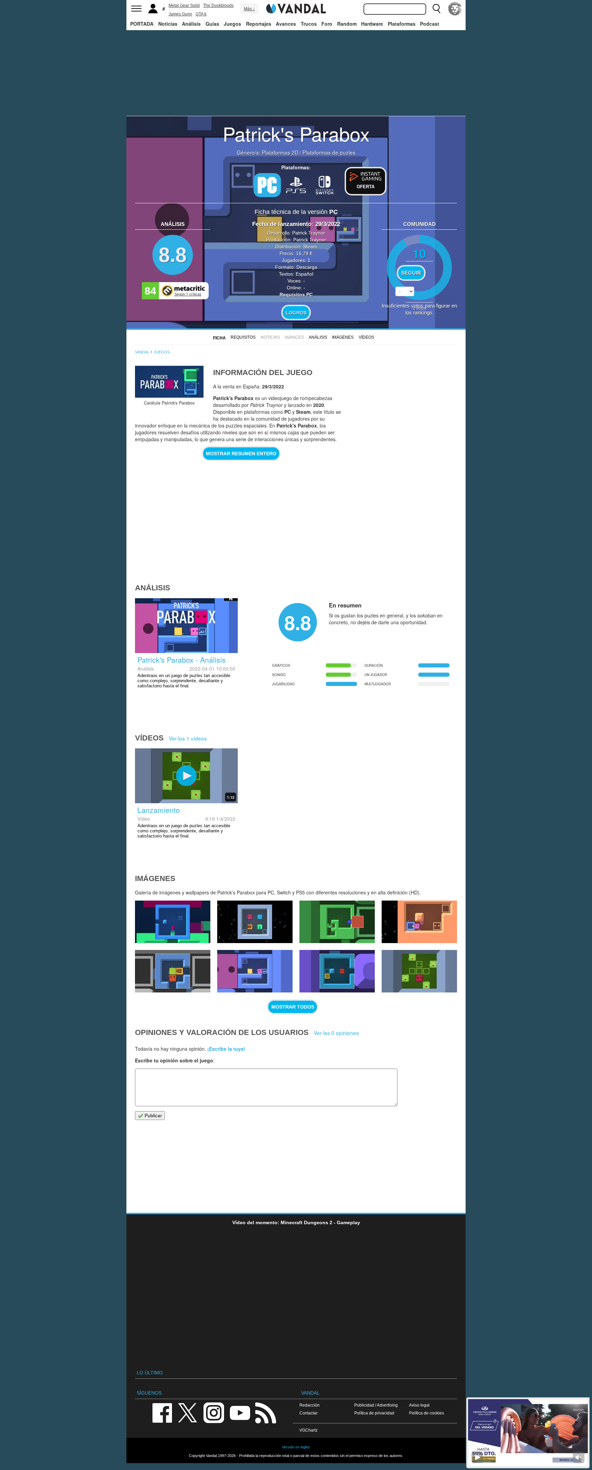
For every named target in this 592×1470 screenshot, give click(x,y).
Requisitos (243, 337)
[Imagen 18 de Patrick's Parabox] (172, 971)
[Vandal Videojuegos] (296, 7)
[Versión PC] (267, 185)
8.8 (173, 255)
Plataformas (402, 23)
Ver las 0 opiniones (336, 1032)
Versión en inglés (296, 1447)
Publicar (152, 1115)
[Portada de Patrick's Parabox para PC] (169, 382)
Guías (212, 23)
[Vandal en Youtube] (240, 1412)
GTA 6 (201, 14)
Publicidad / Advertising (376, 1405)
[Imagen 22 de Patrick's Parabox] (172, 922)
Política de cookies (426, 1413)
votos (419, 308)
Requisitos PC (296, 294)
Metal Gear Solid (184, 5)
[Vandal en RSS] (265, 1412)
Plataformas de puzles (329, 152)
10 (419, 253)
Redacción (309, 1405)
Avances (286, 23)
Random (347, 23)
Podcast (429, 23)
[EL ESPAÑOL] (455, 8)
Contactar (308, 1413)
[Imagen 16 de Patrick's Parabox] (337, 971)
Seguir (411, 273)
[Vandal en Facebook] (162, 1412)
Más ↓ (249, 9)
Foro (326, 23)
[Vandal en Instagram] (214, 1412)
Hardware (372, 23)
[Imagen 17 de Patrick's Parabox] (255, 971)
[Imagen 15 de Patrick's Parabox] (419, 971)
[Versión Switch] (324, 184)
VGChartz (308, 1430)
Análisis (191, 23)
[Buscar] (436, 8)
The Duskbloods (218, 5)
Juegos (232, 23)
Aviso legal (419, 1405)
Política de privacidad (374, 1413)
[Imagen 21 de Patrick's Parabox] (255, 922)
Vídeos (366, 337)
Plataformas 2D (280, 152)
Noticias (167, 23)
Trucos (309, 23)
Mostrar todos (292, 1007)
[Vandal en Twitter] (188, 1412)
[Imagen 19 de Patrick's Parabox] (419, 922)
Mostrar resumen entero (241, 453)
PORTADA (141, 23)
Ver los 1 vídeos (188, 738)
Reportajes (258, 23)
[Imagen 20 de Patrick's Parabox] (337, 922)
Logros (296, 312)
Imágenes (343, 337)
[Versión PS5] (296, 184)
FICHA (219, 338)
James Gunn (180, 14)
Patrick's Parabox (296, 133)
